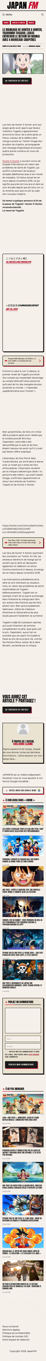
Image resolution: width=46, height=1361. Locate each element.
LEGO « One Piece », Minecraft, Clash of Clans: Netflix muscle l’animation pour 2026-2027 (20, 1118)
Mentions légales (11, 1329)
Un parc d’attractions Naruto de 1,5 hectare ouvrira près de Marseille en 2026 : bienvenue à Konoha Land (21, 1286)
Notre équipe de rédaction (16, 1339)
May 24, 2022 (11, 309)
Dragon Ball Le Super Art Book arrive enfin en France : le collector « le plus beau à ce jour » (21, 1252)
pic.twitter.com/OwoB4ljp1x (18, 262)
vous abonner (34, 1054)
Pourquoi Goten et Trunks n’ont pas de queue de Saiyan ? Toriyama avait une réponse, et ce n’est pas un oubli (21, 1152)
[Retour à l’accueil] (23, 5)
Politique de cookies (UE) (15, 1336)
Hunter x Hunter (18, 23)
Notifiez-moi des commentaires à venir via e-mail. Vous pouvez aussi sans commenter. (22, 1054)
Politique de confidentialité (16, 1333)
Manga (31, 23)
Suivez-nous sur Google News (22, 790)
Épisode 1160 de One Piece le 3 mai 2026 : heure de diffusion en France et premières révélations (22, 1219)
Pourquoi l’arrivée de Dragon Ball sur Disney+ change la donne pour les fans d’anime (20, 860)
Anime (6, 23)
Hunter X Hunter (10, 161)
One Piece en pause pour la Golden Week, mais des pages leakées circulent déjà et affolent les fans (22, 1186)
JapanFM (31, 1351)
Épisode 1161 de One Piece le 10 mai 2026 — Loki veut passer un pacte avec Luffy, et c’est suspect (22, 954)
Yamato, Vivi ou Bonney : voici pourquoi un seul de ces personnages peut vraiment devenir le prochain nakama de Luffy (22, 922)
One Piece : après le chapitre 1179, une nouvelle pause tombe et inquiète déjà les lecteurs (21, 890)
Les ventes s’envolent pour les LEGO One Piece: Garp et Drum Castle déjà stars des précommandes (22, 830)
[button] (42, 14)
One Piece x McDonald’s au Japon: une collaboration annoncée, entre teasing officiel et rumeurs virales (22, 985)
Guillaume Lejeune (23, 744)
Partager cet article (18, 81)
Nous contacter (10, 1326)
